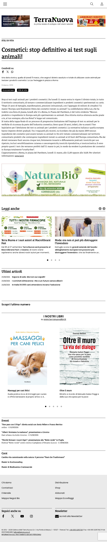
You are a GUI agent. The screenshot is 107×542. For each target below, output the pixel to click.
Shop (57, 487)
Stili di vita (8, 40)
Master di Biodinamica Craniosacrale (17, 467)
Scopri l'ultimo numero (16, 304)
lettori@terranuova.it (22, 532)
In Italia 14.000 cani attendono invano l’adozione (31, 284)
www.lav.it (19, 156)
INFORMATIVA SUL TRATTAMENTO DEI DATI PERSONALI (21, 534)
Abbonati (60, 493)
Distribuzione (61, 482)
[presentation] (100, 209)
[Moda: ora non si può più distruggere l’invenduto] (80, 226)
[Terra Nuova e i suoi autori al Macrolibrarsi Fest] (26, 226)
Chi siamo (6, 482)
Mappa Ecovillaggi (64, 498)
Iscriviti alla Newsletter (70, 516)
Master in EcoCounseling (12, 462)
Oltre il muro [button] (66, 390)
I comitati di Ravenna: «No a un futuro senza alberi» (32, 281)
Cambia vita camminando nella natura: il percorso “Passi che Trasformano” (33, 457)
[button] (5, 4)
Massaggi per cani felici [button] (19, 390)
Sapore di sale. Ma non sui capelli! (23, 277)
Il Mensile (6, 493)
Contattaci (7, 487)
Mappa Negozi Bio (11, 498)
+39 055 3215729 (76, 530)
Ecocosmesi (8, 90)
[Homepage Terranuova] (53, 21)
